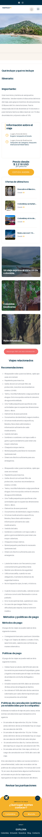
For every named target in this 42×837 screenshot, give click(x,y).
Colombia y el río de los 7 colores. (25, 218)
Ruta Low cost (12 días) (25, 233)
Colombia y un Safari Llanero (26, 204)
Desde (19, 192)
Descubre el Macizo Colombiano (26, 189)
